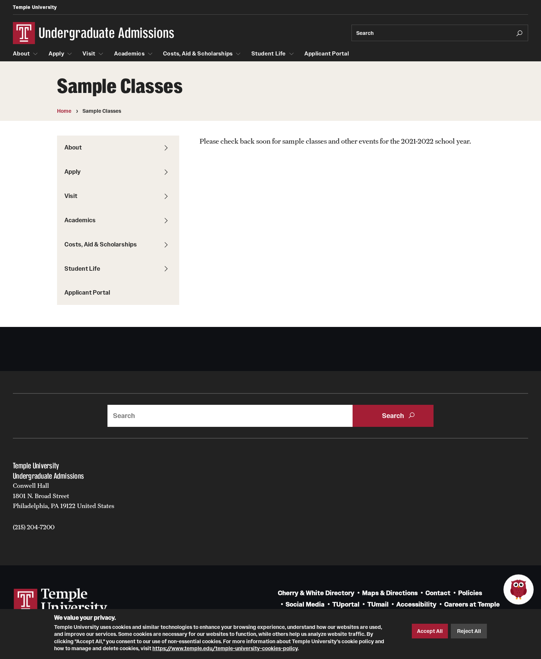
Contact (437, 593)
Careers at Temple (472, 604)
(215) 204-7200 (33, 527)
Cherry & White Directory (316, 593)
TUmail (378, 604)
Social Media (305, 604)
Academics (129, 53)
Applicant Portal (326, 53)
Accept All (430, 631)
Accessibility (416, 604)
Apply (56, 53)
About (21, 53)
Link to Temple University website (61, 602)
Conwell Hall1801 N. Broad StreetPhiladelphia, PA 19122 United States (63, 495)
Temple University (35, 7)
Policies (470, 593)
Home (64, 111)
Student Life (268, 53)
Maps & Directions (390, 593)
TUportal (346, 604)
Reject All (469, 631)
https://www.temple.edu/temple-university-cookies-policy (225, 648)
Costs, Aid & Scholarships (198, 53)
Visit (88, 53)
